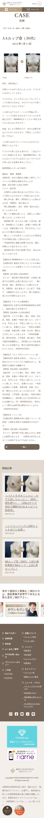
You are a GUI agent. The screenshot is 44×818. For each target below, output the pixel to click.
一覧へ (24, 447)
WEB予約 (8, 678)
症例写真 (9, 638)
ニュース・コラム (32, 682)
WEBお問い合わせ (12, 655)
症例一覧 (11, 28)
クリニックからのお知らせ (33, 687)
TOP (4, 28)
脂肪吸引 (27, 650)
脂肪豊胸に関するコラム (33, 698)
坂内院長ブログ (30, 693)
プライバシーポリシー (12, 663)
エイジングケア (30, 659)
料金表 (8, 644)
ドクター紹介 (29, 641)
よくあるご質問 (11, 649)
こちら (26, 801)
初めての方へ (10, 633)
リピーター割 (29, 672)
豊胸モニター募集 (31, 677)
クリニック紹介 (30, 637)
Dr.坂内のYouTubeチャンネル (32, 705)
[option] (22, 609)
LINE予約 (9, 674)
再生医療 (27, 654)
